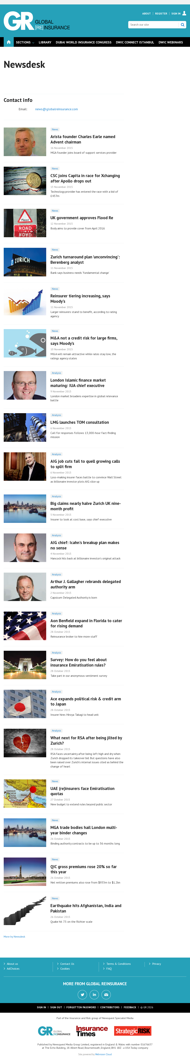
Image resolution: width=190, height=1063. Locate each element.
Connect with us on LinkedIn (94, 995)
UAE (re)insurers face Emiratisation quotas (82, 791)
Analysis (56, 373)
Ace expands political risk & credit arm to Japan (85, 701)
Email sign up (106, 995)
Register (161, 13)
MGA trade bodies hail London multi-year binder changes (83, 830)
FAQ (109, 968)
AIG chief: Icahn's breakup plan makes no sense (84, 545)
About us (12, 964)
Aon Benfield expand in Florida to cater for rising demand (86, 623)
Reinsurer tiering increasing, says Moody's (80, 298)
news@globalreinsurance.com (56, 109)
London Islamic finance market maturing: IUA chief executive (78, 382)
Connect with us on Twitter (82, 995)
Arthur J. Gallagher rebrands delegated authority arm (85, 584)
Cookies (65, 968)
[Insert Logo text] (37, 29)
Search (183, 25)
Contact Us (67, 964)
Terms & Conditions (118, 964)
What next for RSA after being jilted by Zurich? (86, 740)
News (55, 129)
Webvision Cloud (103, 1054)
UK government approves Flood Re (81, 217)
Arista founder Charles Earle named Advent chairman (82, 139)
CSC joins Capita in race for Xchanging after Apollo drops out (85, 178)
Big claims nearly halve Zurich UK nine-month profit (85, 506)
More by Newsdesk (14, 936)
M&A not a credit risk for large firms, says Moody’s (83, 340)
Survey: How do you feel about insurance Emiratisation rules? (78, 662)
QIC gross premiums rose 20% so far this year (83, 869)
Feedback (130, 1007)
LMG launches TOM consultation (79, 422)
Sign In (176, 13)
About (146, 13)
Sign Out (56, 1007)
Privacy (156, 964)
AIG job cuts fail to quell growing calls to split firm (85, 463)
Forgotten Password (81, 1007)
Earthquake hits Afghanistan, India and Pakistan (85, 908)
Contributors (109, 1007)
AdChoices (13, 968)
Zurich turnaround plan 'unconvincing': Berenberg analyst (85, 259)
